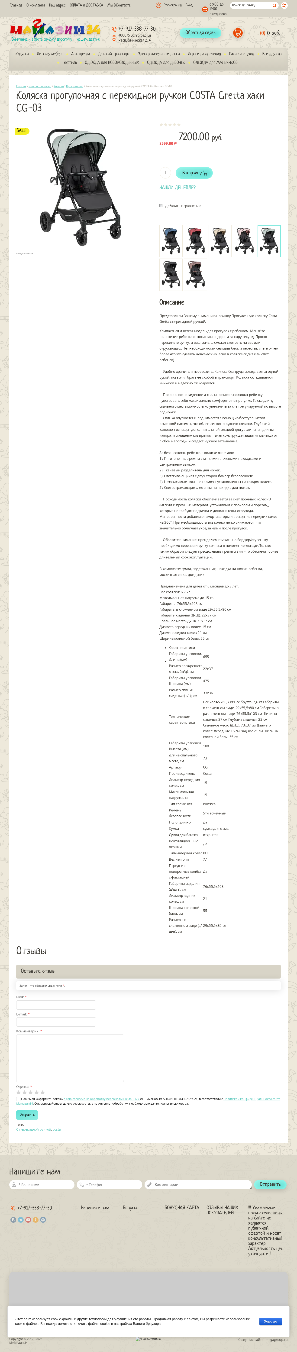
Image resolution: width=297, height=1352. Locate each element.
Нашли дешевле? (177, 188)
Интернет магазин (40, 86)
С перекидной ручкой (33, 1129)
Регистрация (173, 5)
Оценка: (24, 1086)
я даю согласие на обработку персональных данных (102, 1099)
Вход (189, 5)
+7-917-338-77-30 (137, 29)
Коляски (59, 86)
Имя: (21, 997)
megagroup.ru (276, 1339)
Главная (21, 86)
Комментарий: (29, 1031)
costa (57, 1129)
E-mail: (23, 1014)
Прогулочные (74, 86)
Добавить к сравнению (183, 206)
